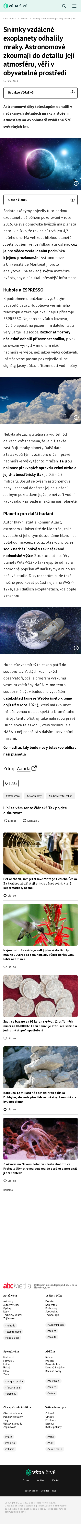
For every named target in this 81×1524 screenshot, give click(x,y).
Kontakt (56, 1480)
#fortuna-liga (12, 1387)
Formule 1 (9, 1361)
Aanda (23, 768)
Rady (6, 1311)
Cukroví (49, 1413)
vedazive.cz (9, 18)
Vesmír (24, 18)
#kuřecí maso (54, 1449)
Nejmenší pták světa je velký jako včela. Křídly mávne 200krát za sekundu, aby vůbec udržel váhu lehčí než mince (39, 954)
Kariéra (40, 1480)
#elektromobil (13, 1331)
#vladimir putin (55, 1324)
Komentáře (51, 1305)
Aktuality (8, 1301)
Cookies (45, 1490)
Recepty (49, 1423)
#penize (51, 1387)
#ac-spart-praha (14, 1381)
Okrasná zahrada (12, 1413)
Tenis (6, 1374)
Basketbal (8, 1357)
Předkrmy (50, 1420)
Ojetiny (7, 1308)
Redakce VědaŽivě (20, 92)
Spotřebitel (51, 1311)
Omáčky (49, 1416)
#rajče (8, 1437)
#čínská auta (12, 1337)
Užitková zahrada (12, 1423)
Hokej (6, 1367)
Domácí (49, 1301)
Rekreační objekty (54, 1367)
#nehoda (10, 1325)
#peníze (51, 1331)
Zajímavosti (9, 1318)
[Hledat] (64, 6)
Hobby (48, 1357)
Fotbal (6, 1364)
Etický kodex (31, 1490)
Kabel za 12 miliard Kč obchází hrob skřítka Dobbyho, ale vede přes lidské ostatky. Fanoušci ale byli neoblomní (39, 1097)
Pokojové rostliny (13, 1416)
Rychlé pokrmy (53, 1427)
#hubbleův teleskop (61, 796)
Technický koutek (12, 1315)
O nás (26, 1480)
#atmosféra (13, 796)
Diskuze (33, 820)
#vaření (51, 1393)
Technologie (52, 1315)
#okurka (9, 1449)
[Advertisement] (40, 1231)
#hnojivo (10, 1443)
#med (50, 1437)
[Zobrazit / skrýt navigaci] (74, 6)
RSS (54, 1490)
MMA (6, 1371)
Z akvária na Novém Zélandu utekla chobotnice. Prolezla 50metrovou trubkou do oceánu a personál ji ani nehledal (40, 1168)
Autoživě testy (11, 1305)
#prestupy (10, 1393)
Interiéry (49, 1361)
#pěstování (53, 1381)
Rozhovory (51, 1308)
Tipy (5, 1420)
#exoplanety (34, 796)
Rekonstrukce (52, 1364)
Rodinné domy (53, 1371)
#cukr (50, 1443)
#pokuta (51, 1337)
